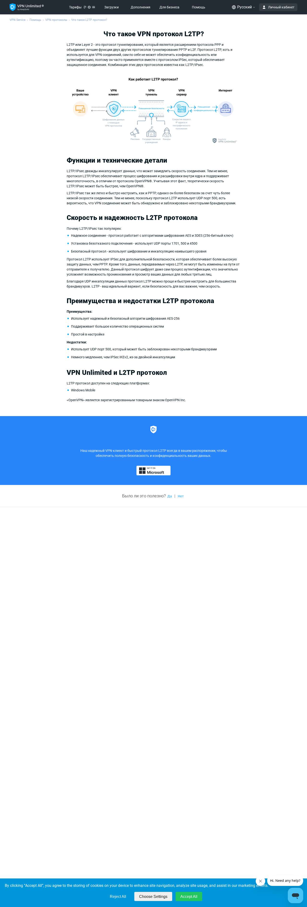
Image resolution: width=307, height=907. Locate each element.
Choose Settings (153, 897)
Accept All (188, 897)
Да (169, 496)
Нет (181, 496)
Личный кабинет (281, 7)
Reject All (118, 897)
